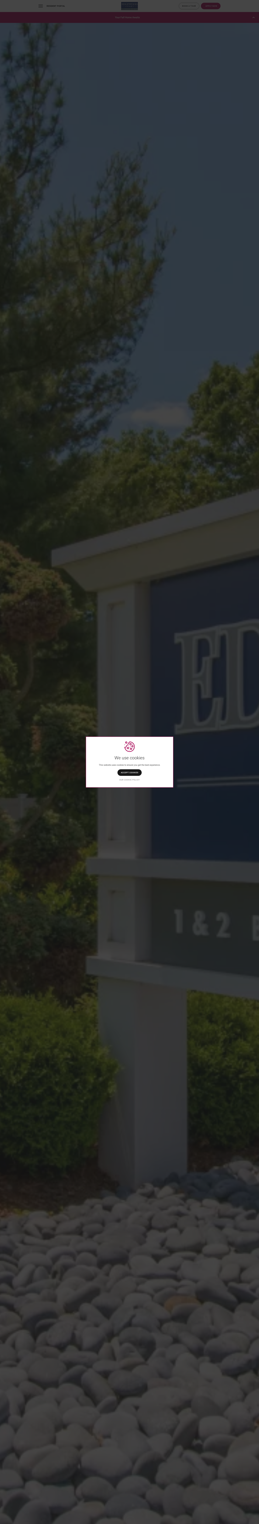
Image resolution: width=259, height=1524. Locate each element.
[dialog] (129, 762)
